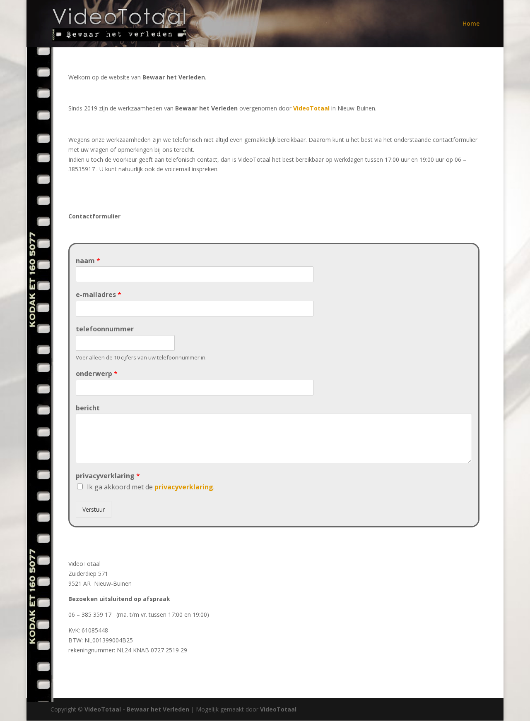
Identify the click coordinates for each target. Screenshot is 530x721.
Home (471, 24)
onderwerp (97, 373)
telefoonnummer (105, 329)
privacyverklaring (108, 476)
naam (88, 260)
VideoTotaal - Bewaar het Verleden (136, 709)
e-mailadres (98, 294)
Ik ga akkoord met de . (150, 486)
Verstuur (93, 509)
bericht (88, 408)
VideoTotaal (311, 108)
